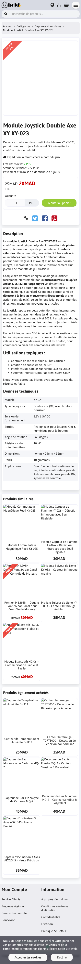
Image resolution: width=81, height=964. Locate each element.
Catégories (23, 26)
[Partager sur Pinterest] (54, 218)
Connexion (8, 920)
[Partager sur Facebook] (45, 218)
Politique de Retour (53, 931)
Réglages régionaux (14, 906)
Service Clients (11, 899)
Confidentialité (50, 917)
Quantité (10, 195)
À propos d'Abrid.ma (54, 899)
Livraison (47, 924)
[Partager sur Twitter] (35, 218)
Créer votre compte (14, 913)
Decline (62, 957)
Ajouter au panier (59, 203)
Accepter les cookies (28, 957)
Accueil (7, 26)
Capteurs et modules (48, 26)
